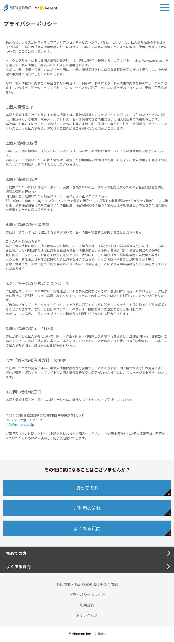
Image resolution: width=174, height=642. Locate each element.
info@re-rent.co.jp (20, 424)
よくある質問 (87, 528)
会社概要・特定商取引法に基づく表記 (87, 584)
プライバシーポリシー (87, 594)
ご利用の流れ (87, 508)
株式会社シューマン (30, 7)
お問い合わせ (87, 615)
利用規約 (87, 605)
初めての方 (87, 487)
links (102, 634)
